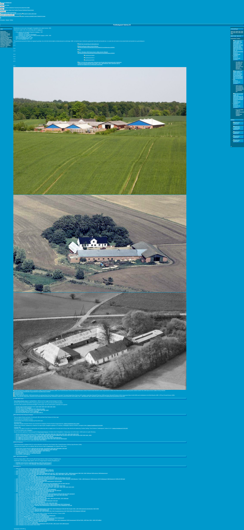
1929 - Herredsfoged (45, 448)
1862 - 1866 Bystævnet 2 (84, 479)
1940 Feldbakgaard (41, 523)
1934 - (90, 520)
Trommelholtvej (7, 42)
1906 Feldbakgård (48, 500)
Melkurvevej (9, 37)
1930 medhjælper (38, 450)
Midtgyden (2, 38)
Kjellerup (37, 32)
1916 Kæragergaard (49, 520)
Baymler (31, 520)
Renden (10, 40)
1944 (39, 451)
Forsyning (16, 7)
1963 (56, 503)
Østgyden (2, 46)
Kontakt (34, 13)
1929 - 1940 (67, 434)
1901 (49, 434)
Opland (7, 20)
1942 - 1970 (60, 498)
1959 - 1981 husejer (54, 523)
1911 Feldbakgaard (42, 438)
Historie (8, 12)
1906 (52, 434)
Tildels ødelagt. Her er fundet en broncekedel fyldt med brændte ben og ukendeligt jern (240, 88)
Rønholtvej (2, 41)
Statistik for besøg (41, 16)
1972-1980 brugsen (64, 523)
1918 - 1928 (44, 487)
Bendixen (25, 37)
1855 (35, 473)
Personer (20, 10)
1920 (45, 503)
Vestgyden (8, 45)
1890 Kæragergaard (50, 477)
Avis (5, 5)
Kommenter (16, 528)
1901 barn (42, 498)
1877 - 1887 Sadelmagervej (59, 473)
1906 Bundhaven (54, 505)
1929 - (58, 487)
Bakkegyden (3, 31)
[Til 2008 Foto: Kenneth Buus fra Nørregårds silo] (99, 44)
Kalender (2, 5)
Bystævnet (2, 33)
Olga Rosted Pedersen (43, 432)
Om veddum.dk (3, 16)
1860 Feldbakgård (42, 468)
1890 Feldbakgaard (39, 488)
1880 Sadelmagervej (40, 477)
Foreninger (2, 7)
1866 (37, 409)
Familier (16, 10)
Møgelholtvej (3, 39)
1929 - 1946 (62, 487)
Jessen (42, 35)
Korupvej (2, 36)
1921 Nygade (70, 508)
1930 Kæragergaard (71, 520)
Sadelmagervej (9, 41)
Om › (13, 15)
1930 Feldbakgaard (44, 449)
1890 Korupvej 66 (44, 493)
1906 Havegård (45, 511)
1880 (51, 474)
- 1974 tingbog (39, 464)
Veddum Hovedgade (4, 44)
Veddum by (39, 29)
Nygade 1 (30, 430)
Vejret (8, 5)
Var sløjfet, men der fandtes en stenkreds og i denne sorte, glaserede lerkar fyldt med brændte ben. (239, 65)
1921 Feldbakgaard (42, 514)
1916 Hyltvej (70, 511)
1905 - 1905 (50, 498)
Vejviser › (2, 6)
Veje (13, 10)
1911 (55, 434)
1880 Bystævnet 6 (111, 479)
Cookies (35, 16)
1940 (54, 448)
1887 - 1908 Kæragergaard (72, 473)
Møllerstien (8, 39)
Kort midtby (27, 7)
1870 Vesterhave (43, 484)
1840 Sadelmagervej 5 (49, 479)
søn (47, 401)
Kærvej (6, 36)
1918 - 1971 (53, 495)
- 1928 (54, 487)
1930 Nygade (63, 438)
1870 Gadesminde (45, 483)
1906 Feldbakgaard (41, 497)
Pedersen (23, 36)
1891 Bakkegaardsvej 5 (44, 504)
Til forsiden (2, 20)
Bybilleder (25, 10)
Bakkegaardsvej (4, 32)
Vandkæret (2, 44)
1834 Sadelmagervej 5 (38, 479)
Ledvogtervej (3, 37)
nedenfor (29, 407)
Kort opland (21, 7)
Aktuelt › (2, 3)
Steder (10, 10)
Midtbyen (6, 10)
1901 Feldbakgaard (38, 436)
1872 (42, 435)
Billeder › (2, 8)
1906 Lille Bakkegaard (55, 504)
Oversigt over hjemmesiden (13, 16)
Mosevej (7, 38)
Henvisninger (13, 12)
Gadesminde (50, 446)
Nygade (2, 40)
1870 (46, 406)
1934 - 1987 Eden (85, 520)
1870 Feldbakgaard (102, 479)
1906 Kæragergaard (48, 496)
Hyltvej (11, 20)
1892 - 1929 (44, 434)
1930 (72, 434)
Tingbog (238, 38)
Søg (21, 13)
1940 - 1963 (88, 435)
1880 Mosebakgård (39, 500)
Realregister (233, 38)
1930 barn (36, 462)
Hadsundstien (3, 34)
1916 (57, 434)
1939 (74, 434)
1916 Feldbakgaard (57, 508)
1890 (48, 406)
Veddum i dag (3, 12)
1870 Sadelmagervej (49, 481)
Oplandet (2, 10)
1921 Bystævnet (76, 511)
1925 (63, 434)
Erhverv (7, 7)
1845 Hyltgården (66, 479)
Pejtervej (6, 40)
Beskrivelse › (3, 11)
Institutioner (11, 7)
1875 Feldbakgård (53, 483)
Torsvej (2, 42)
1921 (60, 434)
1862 (40, 434)
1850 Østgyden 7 (75, 479)
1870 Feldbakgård (41, 472)
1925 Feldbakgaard (49, 519)
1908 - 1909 (64, 474)
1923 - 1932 (76, 508)
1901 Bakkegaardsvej (45, 505)
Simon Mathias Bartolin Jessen (21, 401)
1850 (37, 474)
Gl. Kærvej (7, 33)
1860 (40, 406)
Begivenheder (30, 10)
